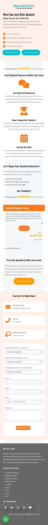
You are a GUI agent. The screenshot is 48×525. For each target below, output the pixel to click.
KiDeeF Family (10, 481)
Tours (7, 490)
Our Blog (8, 484)
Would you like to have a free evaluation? (18, 368)
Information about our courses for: (16, 348)
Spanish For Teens (11, 476)
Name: (7, 378)
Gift (6, 496)
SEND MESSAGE (23, 428)
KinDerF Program (11, 478)
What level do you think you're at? (16, 358)
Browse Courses (31, 52)
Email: (7, 388)
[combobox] (9, 402)
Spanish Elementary (12, 473)
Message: (8, 408)
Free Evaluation (11, 52)
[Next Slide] (42, 222)
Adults (7, 487)
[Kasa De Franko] (24, 6)
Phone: (7, 398)
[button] (24, 228)
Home (7, 493)
